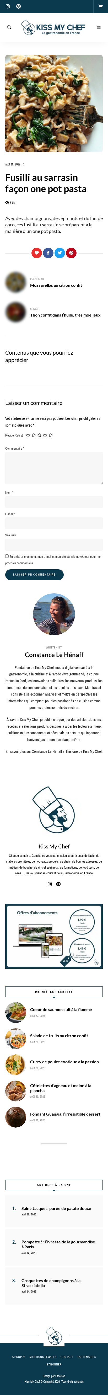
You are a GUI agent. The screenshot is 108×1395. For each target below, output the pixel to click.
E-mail (10, 514)
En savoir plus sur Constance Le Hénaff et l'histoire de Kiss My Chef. (54, 751)
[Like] (36, 253)
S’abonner (54, 1364)
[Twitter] (60, 253)
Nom (9, 493)
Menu (99, 27)
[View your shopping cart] (100, 6)
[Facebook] (48, 253)
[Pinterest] (71, 253)
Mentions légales (43, 1356)
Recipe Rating (14, 435)
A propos (18, 1356)
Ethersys (60, 1376)
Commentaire (14, 448)
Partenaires (87, 1356)
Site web (10, 535)
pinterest (18, 6)
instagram (8, 6)
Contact (67, 1356)
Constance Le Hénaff (54, 654)
